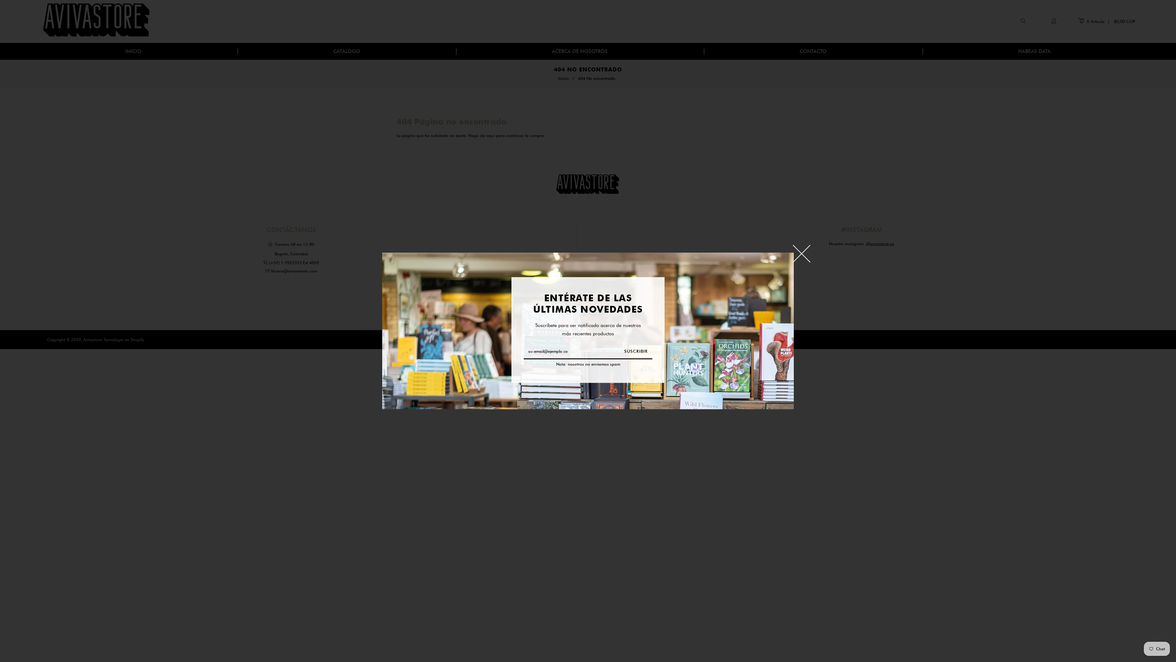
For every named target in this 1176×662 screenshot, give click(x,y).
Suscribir (636, 351)
